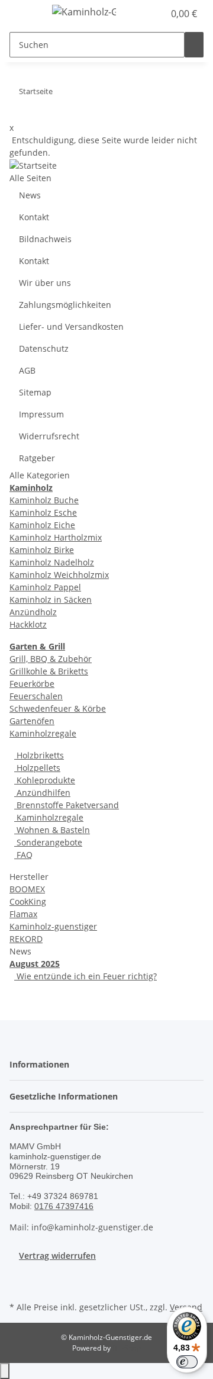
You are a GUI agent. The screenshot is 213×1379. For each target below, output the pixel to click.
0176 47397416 (63, 1206)
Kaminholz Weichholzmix (59, 574)
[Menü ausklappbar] (24, 13)
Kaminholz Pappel (45, 587)
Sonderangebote (48, 842)
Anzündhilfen (42, 792)
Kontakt (34, 217)
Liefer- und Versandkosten (71, 326)
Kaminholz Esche (43, 512)
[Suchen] (194, 44)
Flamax (23, 914)
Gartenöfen (31, 721)
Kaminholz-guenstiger (53, 926)
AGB (27, 370)
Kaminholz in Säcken (50, 599)
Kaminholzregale (42, 733)
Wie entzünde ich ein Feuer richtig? (85, 976)
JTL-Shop (126, 1348)
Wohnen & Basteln (52, 829)
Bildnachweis (45, 239)
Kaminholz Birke (41, 549)
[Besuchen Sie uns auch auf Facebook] (18, 1284)
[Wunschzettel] (155, 13)
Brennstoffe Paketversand (66, 805)
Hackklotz (28, 624)
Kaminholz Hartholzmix (55, 537)
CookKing (27, 901)
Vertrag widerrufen (57, 1255)
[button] (142, 13)
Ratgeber (37, 458)
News (30, 195)
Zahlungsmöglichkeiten (65, 304)
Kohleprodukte (44, 780)
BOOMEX (27, 889)
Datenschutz (44, 348)
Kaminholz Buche (44, 500)
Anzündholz (33, 612)
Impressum (41, 414)
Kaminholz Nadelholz (51, 562)
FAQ (23, 854)
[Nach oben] (4, 1371)
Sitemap (35, 392)
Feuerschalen (36, 696)
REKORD (26, 938)
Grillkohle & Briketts (48, 671)
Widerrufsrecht (49, 436)
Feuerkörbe (31, 683)
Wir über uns (45, 282)
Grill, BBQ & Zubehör (50, 658)
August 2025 (34, 963)
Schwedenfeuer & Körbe (57, 708)
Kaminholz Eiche (42, 525)
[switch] (187, 1361)
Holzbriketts (39, 755)
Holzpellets (37, 767)
